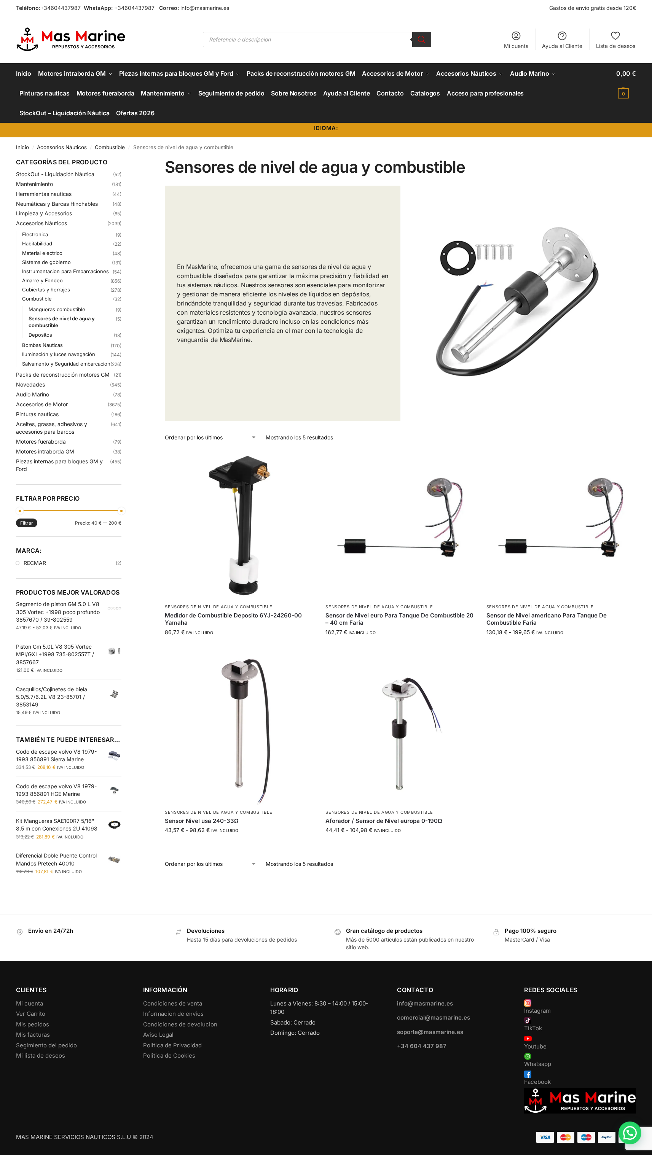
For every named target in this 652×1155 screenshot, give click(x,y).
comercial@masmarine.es (433, 1017)
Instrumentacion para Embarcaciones (65, 271)
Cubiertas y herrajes (46, 289)
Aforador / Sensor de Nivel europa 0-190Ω (383, 820)
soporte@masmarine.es (430, 1032)
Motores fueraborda (41, 441)
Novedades (30, 384)
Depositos (40, 335)
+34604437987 (60, 8)
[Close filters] (123, 162)
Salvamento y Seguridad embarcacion (66, 364)
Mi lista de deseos (40, 1055)
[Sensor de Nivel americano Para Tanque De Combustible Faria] (561, 525)
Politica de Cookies (169, 1055)
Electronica (35, 234)
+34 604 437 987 (421, 1046)
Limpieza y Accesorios (44, 213)
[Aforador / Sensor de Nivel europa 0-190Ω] (400, 730)
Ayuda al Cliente (562, 46)
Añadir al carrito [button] (239, 648)
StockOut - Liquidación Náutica (55, 174)
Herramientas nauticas (44, 194)
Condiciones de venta (172, 1003)
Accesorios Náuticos (62, 147)
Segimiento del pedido (46, 1045)
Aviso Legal (158, 1034)
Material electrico (42, 253)
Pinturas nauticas (37, 414)
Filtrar (26, 523)
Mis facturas (33, 1034)
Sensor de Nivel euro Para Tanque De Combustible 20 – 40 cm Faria (399, 619)
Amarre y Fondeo (42, 280)
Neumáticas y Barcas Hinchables (57, 203)
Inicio (22, 147)
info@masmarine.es (204, 8)
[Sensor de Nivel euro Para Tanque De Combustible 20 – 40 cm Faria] (400, 525)
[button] (626, 83)
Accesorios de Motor (42, 404)
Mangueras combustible (57, 309)
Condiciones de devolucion (180, 1024)
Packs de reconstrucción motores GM (63, 374)
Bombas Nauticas (42, 345)
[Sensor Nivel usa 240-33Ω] (239, 730)
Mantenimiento (34, 184)
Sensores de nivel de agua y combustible (218, 606)
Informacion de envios (173, 1013)
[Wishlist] (302, 462)
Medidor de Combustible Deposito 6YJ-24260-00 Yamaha (233, 619)
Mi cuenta (516, 46)
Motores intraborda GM (45, 451)
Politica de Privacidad (172, 1045)
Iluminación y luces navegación (58, 354)
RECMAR (35, 563)
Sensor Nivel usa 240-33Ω (202, 820)
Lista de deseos (615, 46)
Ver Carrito (30, 1013)
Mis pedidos (32, 1024)
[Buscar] (421, 39)
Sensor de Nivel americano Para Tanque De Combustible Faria (546, 619)
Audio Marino (32, 394)
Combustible (110, 147)
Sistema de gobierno (46, 262)
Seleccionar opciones (560, 648)
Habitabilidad (37, 243)
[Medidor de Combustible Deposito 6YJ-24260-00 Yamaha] (239, 525)
